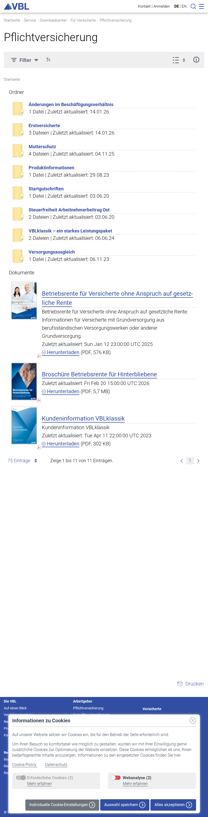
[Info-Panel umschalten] (196, 60)
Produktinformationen (51, 167)
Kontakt (144, 6)
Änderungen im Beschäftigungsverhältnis (71, 104)
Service (30, 20)
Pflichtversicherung (115, 20)
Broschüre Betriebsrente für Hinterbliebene (99, 374)
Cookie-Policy (25, 764)
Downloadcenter (53, 20)
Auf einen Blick (15, 708)
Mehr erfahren (39, 783)
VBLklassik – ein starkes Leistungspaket (70, 231)
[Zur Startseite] (16, 6)
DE (176, 6)
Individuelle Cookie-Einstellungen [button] (59, 804)
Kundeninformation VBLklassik (83, 418)
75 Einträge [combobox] (19, 460)
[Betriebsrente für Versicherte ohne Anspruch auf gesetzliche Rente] (24, 300)
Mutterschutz (42, 146)
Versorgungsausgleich (52, 252)
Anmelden (161, 6)
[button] (48, 60)
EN (184, 6)
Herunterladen (62, 352)
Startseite (12, 20)
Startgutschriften (46, 188)
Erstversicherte (44, 125)
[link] (181, 460)
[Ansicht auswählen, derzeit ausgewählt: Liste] (180, 60)
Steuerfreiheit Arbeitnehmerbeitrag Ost (69, 209)
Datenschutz (56, 764)
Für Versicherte (83, 20)
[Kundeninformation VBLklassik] (24, 425)
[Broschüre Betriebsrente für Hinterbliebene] (24, 381)
